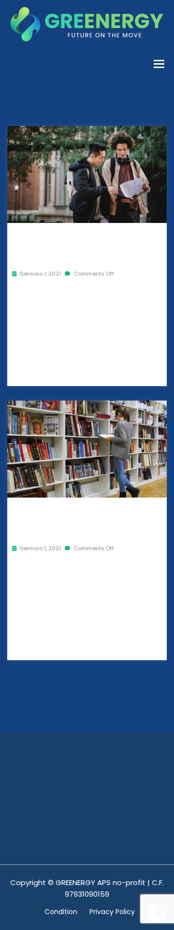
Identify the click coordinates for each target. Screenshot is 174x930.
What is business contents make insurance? (84, 520)
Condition (60, 911)
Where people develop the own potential (85, 245)
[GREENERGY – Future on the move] (87, 23)
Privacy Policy (112, 911)
